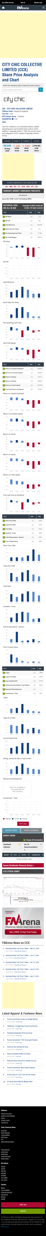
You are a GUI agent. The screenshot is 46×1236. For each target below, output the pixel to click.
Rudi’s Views (5, 1159)
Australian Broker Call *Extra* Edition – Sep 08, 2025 (22, 969)
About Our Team (6, 1114)
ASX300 (3, 1175)
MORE (3, 1199)
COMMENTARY (36, 855)
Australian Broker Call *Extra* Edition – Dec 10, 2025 (22, 962)
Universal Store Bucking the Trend (17, 1047)
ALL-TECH (4, 1180)
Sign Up (23, 2)
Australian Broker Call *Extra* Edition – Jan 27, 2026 (22, 955)
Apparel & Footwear (21, 111)
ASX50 (3, 1169)
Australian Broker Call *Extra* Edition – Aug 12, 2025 (22, 976)
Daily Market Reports (20, 951)
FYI (2, 1139)
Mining (3, 1197)
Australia (18, 1056)
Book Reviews (5, 1133)
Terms (3, 1118)
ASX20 (3, 1166)
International (5, 1150)
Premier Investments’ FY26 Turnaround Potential (22, 1040)
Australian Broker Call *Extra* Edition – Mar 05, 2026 (22, 948)
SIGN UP (23, 1211)
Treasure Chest (6, 1156)
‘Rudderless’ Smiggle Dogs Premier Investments (22, 1026)
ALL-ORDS (4, 1178)
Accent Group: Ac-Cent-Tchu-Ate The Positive (21, 1075)
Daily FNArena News (7, 1142)
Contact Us (4, 1122)
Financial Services (6, 1192)
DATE (15, 855)
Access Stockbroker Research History (18, 865)
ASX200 (3, 1173)
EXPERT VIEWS (11, 830)
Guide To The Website (8, 1116)
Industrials (4, 1194)
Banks (3, 1188)
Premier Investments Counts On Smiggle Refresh (22, 1019)
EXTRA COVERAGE (31, 830)
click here (5, 1226)
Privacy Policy (5, 1120)
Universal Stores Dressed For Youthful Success (21, 1061)
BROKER (6, 855)
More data (23, 824)
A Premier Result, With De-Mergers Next (19, 1082)
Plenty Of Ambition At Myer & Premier (19, 1054)
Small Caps (19, 1022)
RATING (24, 855)
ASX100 (3, 1171)
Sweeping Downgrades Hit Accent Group (19, 1033)
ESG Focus (4, 1137)
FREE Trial (23, 1205)
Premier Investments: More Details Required (21, 1068)
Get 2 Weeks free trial (8, 2)
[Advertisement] (23, 35)
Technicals (4, 1154)
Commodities (5, 1135)
